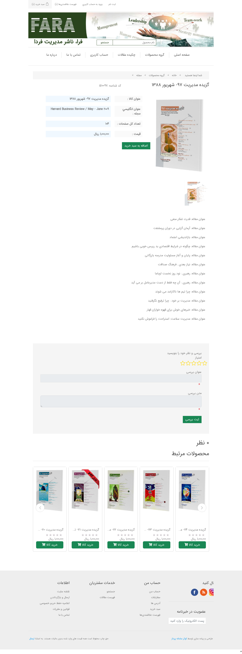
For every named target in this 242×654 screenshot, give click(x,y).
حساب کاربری (99, 54)
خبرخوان (203, 592)
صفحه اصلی (182, 54)
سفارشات (155, 597)
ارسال (31, 638)
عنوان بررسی (194, 372)
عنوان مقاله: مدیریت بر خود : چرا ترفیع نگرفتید (176, 300)
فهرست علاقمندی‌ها (150, 615)
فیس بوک (194, 592)
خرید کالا (51, 544)
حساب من (154, 591)
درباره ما (51, 54)
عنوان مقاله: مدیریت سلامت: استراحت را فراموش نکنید (171, 318)
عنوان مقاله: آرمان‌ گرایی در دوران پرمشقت (179, 228)
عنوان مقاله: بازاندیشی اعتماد (187, 237)
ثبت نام (112, 4)
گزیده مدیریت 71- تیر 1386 (85, 530)
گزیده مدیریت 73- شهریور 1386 (156, 530)
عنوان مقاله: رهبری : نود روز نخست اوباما (180, 273)
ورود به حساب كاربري (92, 4)
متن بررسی (195, 393)
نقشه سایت (63, 591)
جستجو (111, 591)
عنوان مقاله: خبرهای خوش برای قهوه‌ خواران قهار (176, 309)
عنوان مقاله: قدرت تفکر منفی (187, 219)
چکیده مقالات (126, 54)
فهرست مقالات (107, 597)
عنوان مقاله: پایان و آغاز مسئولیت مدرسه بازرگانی (175, 255)
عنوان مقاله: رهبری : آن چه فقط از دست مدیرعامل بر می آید (168, 282)
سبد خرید (155, 609)
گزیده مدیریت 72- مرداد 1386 (121, 530)
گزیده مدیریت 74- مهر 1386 (192, 530)
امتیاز (198, 358)
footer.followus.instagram (212, 592)
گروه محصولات (154, 54)
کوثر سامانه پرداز (179, 638)
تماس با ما (73, 54)
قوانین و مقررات (61, 609)
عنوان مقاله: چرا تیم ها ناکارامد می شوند (180, 291)
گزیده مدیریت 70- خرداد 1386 (49, 530)
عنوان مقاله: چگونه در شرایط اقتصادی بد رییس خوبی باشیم (168, 246)
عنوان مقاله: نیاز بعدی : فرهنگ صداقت (181, 264)
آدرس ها (155, 603)
